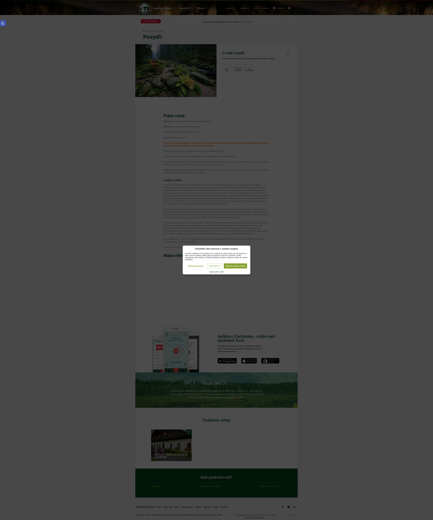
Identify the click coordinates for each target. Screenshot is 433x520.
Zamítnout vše (214, 266)
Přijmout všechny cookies (235, 266)
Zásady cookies (214, 272)
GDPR (222, 272)
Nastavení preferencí (195, 266)
